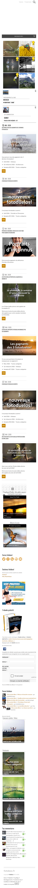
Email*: (4, 662)
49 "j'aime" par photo (15, 526)
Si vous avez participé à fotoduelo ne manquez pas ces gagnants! (14, 330)
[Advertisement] (19, 19)
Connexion (21, 2)
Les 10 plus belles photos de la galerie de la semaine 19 (12, 278)
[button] (4, 648)
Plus (4, 171)
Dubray (6, 118)
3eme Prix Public (14, 497)
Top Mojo (16, 878)
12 (18, 489)
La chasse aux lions (27, 708)
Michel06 (6, 100)
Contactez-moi (17, 879)
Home (5, 878)
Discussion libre (11, 694)
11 (15, 489)
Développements (8, 879)
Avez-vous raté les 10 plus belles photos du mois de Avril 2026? (13, 437)
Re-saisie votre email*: (5, 668)
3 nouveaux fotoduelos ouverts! (9, 384)
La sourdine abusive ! (24, 706)
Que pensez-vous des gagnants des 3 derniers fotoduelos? (12, 128)
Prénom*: (5, 657)
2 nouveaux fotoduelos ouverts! (9, 181)
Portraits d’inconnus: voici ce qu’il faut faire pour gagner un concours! (13, 231)
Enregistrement (28, 2)
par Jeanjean (7, 517)
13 (22, 489)
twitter (18, 884)
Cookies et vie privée (9, 884)
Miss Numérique (7, 576)
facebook (16, 884)
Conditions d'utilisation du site (12, 881)
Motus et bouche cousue (25, 694)
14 (25, 489)
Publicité (10, 878)
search (34, 2)
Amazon (4, 574)
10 (12, 489)
